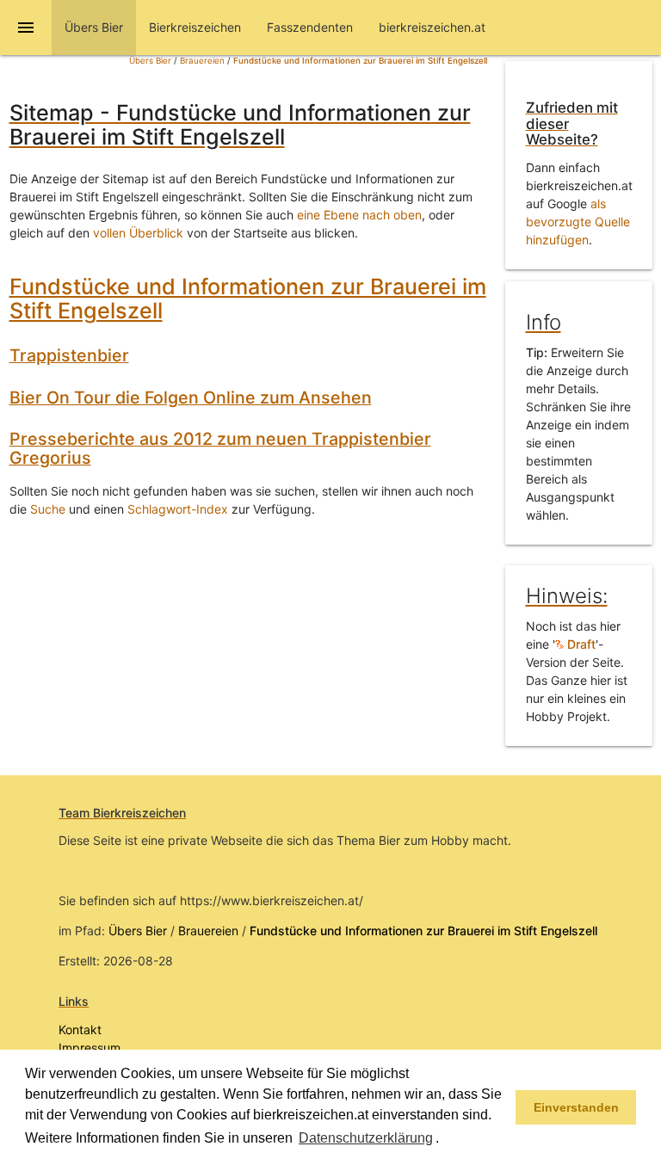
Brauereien (202, 60)
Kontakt (80, 1029)
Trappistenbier (69, 355)
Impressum (89, 1047)
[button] (445, 1139)
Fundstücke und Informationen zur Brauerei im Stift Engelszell (360, 60)
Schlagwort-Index (177, 509)
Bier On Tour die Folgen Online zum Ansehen (190, 397)
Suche (47, 509)
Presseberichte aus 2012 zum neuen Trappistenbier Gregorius (220, 448)
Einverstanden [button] (576, 1107)
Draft (580, 644)
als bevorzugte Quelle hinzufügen (578, 221)
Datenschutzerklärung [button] (366, 1138)
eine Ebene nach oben (359, 214)
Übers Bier (150, 60)
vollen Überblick (138, 232)
